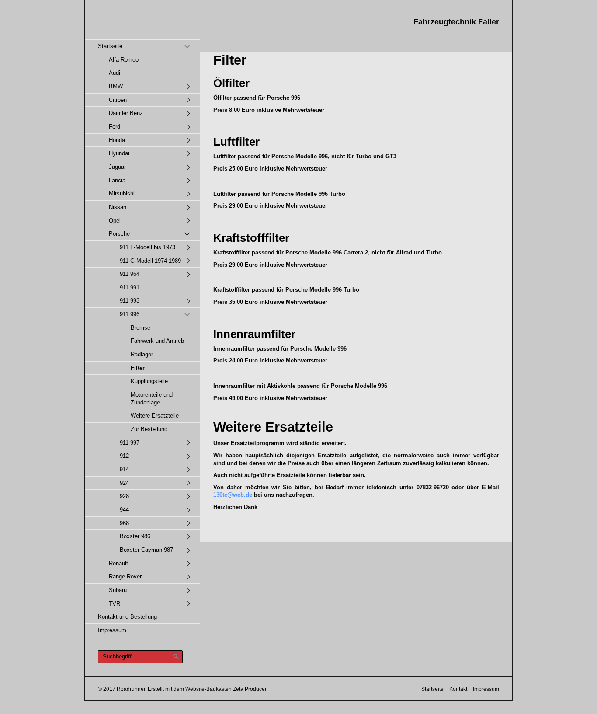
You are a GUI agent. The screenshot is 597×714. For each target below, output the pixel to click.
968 (124, 523)
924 (124, 483)
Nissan (117, 207)
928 (124, 496)
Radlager (142, 354)
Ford (114, 126)
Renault (118, 563)
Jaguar (117, 167)
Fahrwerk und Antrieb (157, 341)
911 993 (129, 300)
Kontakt (458, 689)
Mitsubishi (122, 193)
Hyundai (119, 153)
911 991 (129, 287)
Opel (115, 220)
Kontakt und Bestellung (127, 616)
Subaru (118, 590)
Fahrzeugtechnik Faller (456, 21)
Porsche (119, 233)
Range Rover (125, 576)
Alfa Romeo (124, 59)
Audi (114, 73)
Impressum (112, 630)
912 (124, 456)
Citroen (118, 100)
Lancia (117, 180)
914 (124, 469)
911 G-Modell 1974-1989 (150, 261)
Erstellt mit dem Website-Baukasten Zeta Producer (207, 689)
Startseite (110, 46)
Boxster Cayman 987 (146, 550)
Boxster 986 (135, 536)
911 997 (129, 442)
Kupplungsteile (149, 381)
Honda (117, 140)
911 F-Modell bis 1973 (147, 247)
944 (124, 509)
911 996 (129, 314)
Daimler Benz (126, 113)
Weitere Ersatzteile (155, 415)
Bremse (140, 327)
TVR (114, 603)
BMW (116, 86)
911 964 (129, 274)
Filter (138, 368)
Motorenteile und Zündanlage (152, 398)
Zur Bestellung (149, 429)
